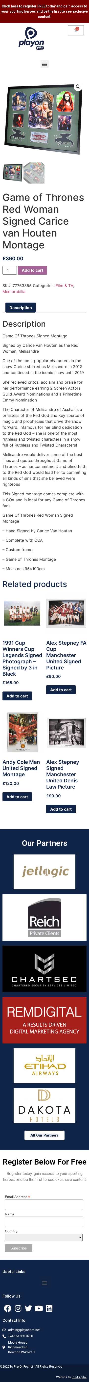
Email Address (17, 1197)
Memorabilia (13, 291)
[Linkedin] (49, 1308)
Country (11, 1231)
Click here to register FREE (24, 6)
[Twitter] (28, 1308)
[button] (45, 64)
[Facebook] (7, 1308)
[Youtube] (39, 1308)
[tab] (20, 307)
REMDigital (79, 1377)
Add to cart (32, 270)
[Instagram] (18, 1308)
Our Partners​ (44, 843)
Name (9, 1214)
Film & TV (64, 285)
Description (20, 307)
